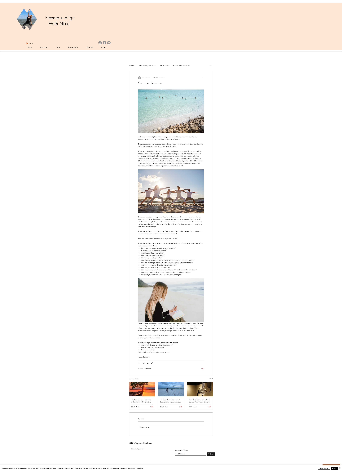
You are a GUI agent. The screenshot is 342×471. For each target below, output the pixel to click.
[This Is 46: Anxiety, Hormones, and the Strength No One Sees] (142, 389)
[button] (210, 65)
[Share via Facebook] (139, 363)
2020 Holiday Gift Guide (147, 65)
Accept (334, 468)
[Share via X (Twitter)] (143, 363)
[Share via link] (152, 363)
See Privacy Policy (138, 468)
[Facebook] (104, 42)
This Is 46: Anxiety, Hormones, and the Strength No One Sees (141, 400)
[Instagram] (100, 42)
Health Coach (164, 65)
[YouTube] (109, 42)
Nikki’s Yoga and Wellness (140, 443)
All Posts (132, 65)
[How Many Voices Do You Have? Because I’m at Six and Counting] (200, 389)
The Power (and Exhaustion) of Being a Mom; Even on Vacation (170, 400)
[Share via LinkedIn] (147, 363)
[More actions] (203, 78)
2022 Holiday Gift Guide (181, 65)
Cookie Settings (323, 468)
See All (211, 378)
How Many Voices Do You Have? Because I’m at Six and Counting (199, 400)
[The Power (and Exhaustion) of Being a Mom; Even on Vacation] (171, 389)
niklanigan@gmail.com (137, 449)
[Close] (340, 468)
